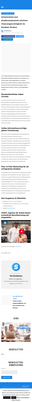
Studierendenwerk (12, 201)
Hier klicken (18, 247)
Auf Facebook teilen (9, 36)
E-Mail (3, 368)
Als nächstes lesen (17, 297)
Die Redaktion (7, 31)
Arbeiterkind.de (11, 208)
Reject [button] (13, 397)
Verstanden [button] (7, 397)
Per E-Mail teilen (7, 39)
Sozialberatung (22, 204)
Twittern (20, 36)
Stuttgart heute (8, 13)
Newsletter (25, 386)
